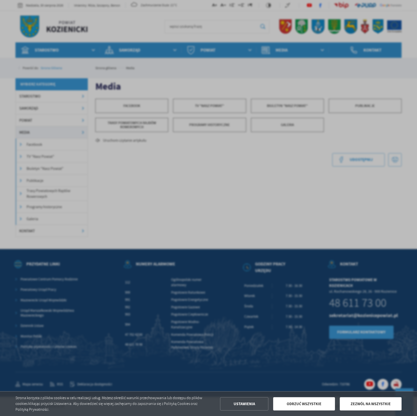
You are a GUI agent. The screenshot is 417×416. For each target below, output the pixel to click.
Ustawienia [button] (244, 403)
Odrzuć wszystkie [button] (304, 403)
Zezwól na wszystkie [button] (371, 403)
